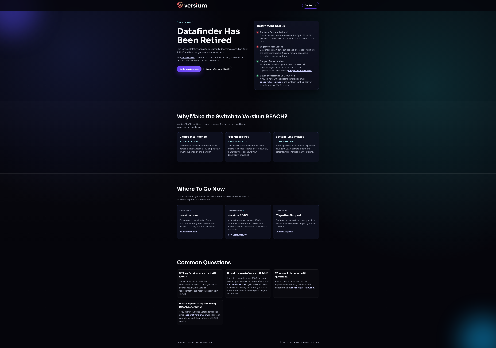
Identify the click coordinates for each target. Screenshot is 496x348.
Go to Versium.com (189, 69)
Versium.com (188, 57)
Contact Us (310, 5)
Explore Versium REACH (218, 69)
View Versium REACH (238, 234)
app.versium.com (236, 284)
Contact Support (284, 231)
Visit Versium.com (188, 231)
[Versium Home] (192, 5)
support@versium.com (300, 70)
